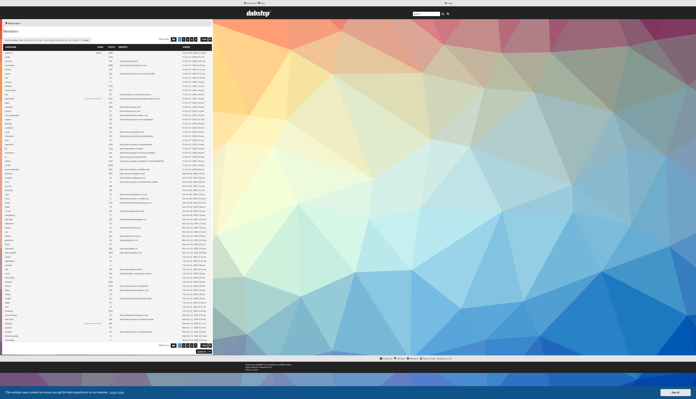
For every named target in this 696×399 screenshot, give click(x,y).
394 (110, 319)
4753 (110, 86)
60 (110, 332)
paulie (7, 57)
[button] (174, 39)
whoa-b (8, 111)
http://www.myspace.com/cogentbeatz (136, 119)
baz (6, 94)
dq (6, 149)
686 (110, 323)
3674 (110, 286)
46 (110, 261)
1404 (110, 57)
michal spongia (11, 336)
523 (110, 290)
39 (110, 194)
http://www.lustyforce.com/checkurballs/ (137, 74)
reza (7, 194)
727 (110, 115)
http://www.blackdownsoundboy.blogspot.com (140, 99)
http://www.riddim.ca (128, 248)
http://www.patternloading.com (133, 219)
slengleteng (10, 215)
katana (8, 228)
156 (110, 219)
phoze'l (8, 69)
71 (110, 182)
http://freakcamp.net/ (129, 61)
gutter (7, 303)
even (7, 182)
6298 (110, 65)
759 (110, 119)
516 (110, 61)
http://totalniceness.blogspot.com (134, 290)
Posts (111, 47)
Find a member (11, 40)
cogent (8, 119)
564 (110, 273)
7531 (110, 174)
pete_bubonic (11, 253)
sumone (8, 61)
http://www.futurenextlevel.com (133, 65)
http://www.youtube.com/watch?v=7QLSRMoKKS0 (142, 161)
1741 (110, 203)
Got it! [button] (676, 392)
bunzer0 (8, 174)
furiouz (8, 286)
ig (5, 157)
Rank (100, 47)
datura (8, 161)
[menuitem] (261, 3)
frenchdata (9, 340)
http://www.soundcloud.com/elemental (136, 136)
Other (86, 40)
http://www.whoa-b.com (130, 111)
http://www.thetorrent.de (130, 228)
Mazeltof (263, 367)
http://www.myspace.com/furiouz (134, 286)
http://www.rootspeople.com (132, 132)
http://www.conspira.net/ (130, 107)
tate (6, 78)
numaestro (9, 153)
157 (110, 298)
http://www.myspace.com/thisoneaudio (137, 319)
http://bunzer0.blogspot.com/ (132, 174)
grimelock (9, 240)
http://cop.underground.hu (131, 269)
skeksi (8, 257)
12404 (110, 165)
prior (7, 140)
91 (110, 111)
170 (110, 294)
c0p (6, 269)
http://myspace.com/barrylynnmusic (135, 94)
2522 (110, 311)
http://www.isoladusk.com (131, 253)
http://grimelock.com (129, 240)
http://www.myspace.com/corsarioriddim (137, 153)
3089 (110, 53)
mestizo (8, 332)
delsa (7, 290)
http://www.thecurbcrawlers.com (134, 115)
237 (110, 223)
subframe (9, 128)
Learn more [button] (116, 392)
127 (110, 94)
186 (110, 190)
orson (7, 273)
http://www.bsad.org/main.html (133, 157)
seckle (8, 165)
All (21, 40)
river (7, 307)
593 (110, 169)
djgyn (7, 103)
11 (111, 257)
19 (110, 278)
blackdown (9, 99)
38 (110, 157)
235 (110, 186)
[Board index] (259, 12)
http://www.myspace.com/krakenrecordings (139, 182)
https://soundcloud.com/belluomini (134, 169)
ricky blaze (9, 278)
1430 (110, 144)
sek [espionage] (12, 115)
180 (110, 269)
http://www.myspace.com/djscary (134, 199)
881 (110, 248)
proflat (252, 367)
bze (6, 232)
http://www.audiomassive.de (132, 211)
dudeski (8, 328)
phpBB (259, 365)
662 (110, 128)
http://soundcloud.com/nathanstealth (136, 298)
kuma (7, 203)
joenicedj (9, 311)
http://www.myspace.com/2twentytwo (136, 332)
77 (110, 82)
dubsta (8, 236)
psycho (8, 186)
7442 (110, 161)
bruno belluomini (12, 169)
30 (110, 132)
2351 (110, 99)
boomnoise (9, 65)
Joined (186, 47)
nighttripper (10, 261)
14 (110, 307)
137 (110, 244)
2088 (110, 107)
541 (110, 236)
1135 (111, 149)
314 (110, 69)
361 (110, 211)
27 (110, 215)
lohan (7, 244)
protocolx (9, 190)
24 (110, 207)
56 (110, 240)
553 (110, 136)
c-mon (8, 211)
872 (110, 153)
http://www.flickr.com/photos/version (135, 273)
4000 (110, 253)
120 (110, 74)
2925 (110, 282)
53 (110, 178)
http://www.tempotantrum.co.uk (133, 194)
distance (8, 323)
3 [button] (187, 39)
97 (110, 140)
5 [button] (195, 39)
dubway (9, 53)
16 (110, 78)
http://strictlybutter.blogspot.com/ (134, 315)
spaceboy (9, 144)
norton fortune (11, 315)
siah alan (9, 219)
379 (110, 103)
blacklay (8, 124)
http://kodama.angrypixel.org (132, 178)
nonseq (8, 82)
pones (7, 74)
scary (7, 199)
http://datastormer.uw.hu (130, 236)
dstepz (8, 294)
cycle (7, 132)
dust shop (9, 319)
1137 (111, 90)
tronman (8, 282)
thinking (8, 86)
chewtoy (8, 265)
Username (10, 47)
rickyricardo (10, 90)
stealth (8, 298)
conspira (9, 107)
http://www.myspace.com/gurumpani (136, 144)
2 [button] (183, 39)
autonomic (9, 248)
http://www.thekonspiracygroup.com (135, 203)
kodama (8, 178)
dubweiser (9, 223)
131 (110, 232)
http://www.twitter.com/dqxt (131, 149)
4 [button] (191, 39)
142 (110, 124)
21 (110, 228)
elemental (9, 136)
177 (110, 303)
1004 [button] (204, 39)
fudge (7, 207)
